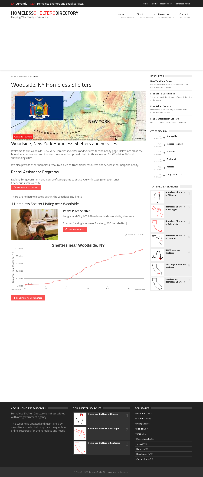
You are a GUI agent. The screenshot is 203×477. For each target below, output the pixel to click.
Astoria (170, 166)
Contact (185, 15)
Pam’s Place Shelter (76, 210)
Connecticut (141, 459)
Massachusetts (143, 438)
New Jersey (141, 454)
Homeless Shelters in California (175, 222)
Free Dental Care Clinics (162, 93)
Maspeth (171, 151)
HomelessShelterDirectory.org (101, 472)
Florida (139, 428)
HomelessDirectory (44, 13)
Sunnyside (172, 136)
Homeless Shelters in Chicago (175, 194)
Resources (165, 3)
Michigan (140, 423)
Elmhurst (171, 159)
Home (145, 3)
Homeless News (182, 3)
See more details (76, 229)
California (140, 418)
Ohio (138, 433)
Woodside (34, 76)
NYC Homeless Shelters (172, 251)
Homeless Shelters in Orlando (175, 237)
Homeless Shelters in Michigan (175, 208)
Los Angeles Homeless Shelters (175, 280)
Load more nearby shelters (28, 297)
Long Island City (175, 174)
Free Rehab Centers (160, 106)
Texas (139, 444)
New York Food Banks (161, 81)
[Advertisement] (101, 48)
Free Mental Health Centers (164, 118)
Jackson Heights (175, 143)
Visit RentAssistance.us (27, 187)
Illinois (139, 449)
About (153, 3)
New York (23, 76)
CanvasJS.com (140, 290)
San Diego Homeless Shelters (175, 266)
